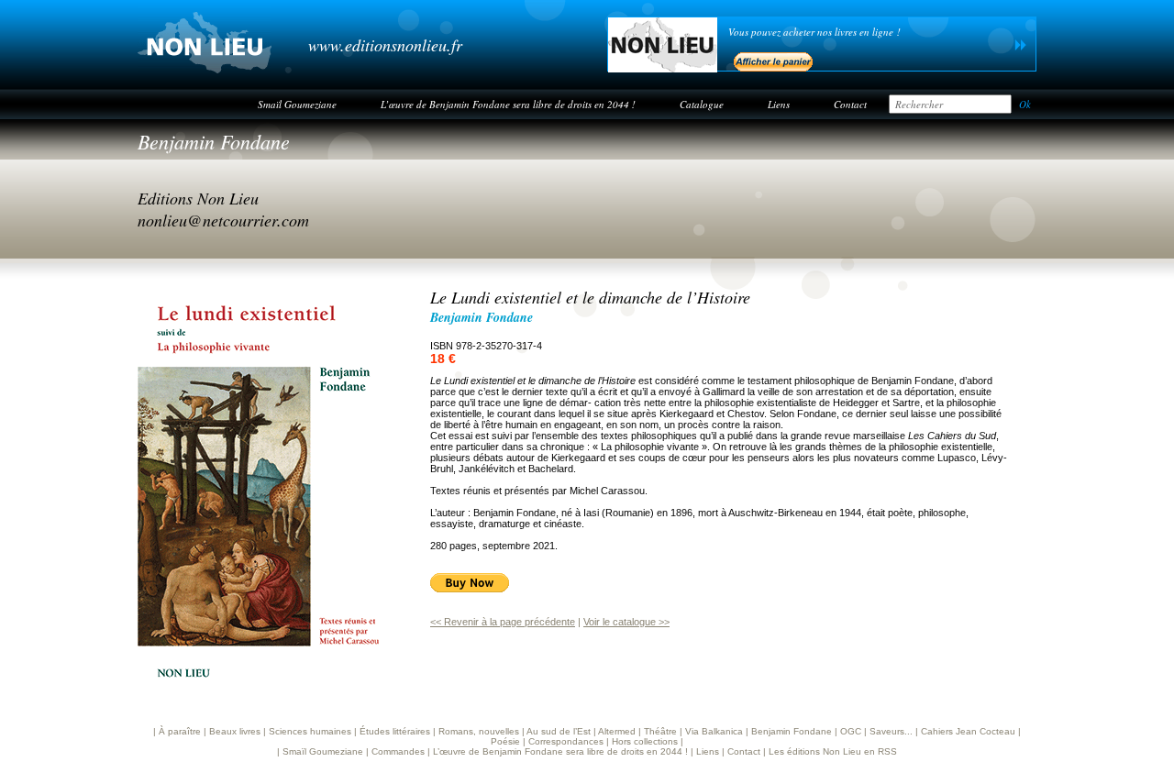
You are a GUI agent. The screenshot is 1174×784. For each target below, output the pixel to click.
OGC (850, 731)
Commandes (398, 751)
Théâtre (660, 731)
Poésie (505, 741)
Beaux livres (234, 731)
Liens (779, 104)
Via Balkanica (714, 731)
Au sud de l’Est (558, 731)
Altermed (617, 731)
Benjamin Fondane (214, 141)
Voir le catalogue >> (626, 621)
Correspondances (566, 741)
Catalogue (702, 104)
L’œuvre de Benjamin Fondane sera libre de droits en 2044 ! (508, 104)
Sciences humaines (310, 731)
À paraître (180, 731)
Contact (850, 104)
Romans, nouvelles (478, 731)
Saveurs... (891, 731)
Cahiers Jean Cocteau (968, 731)
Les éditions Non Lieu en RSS (833, 751)
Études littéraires (395, 731)
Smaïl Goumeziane (297, 104)
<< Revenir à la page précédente (502, 621)
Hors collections (645, 741)
